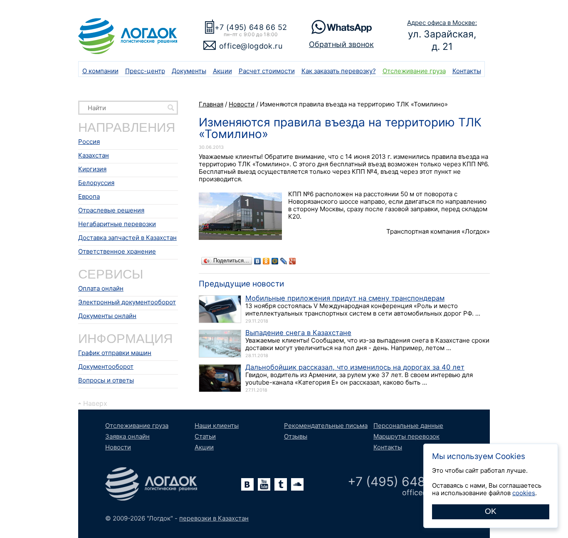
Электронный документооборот (127, 302)
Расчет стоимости (267, 71)
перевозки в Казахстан (214, 518)
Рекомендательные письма (326, 425)
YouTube (264, 484)
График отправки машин (114, 353)
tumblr (280, 484)
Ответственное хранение (117, 251)
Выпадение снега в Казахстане (298, 332)
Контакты (466, 71)
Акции (222, 71)
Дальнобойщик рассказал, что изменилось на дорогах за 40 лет (354, 367)
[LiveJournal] (283, 261)
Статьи (205, 436)
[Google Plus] (292, 261)
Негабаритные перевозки (117, 224)
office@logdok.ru (250, 46)
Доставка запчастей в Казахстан (127, 238)
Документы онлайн (107, 316)
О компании (100, 71)
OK (490, 511)
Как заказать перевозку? (338, 71)
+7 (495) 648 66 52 (251, 27)
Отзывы (295, 436)
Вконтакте (247, 484)
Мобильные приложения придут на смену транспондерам (345, 298)
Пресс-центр (145, 71)
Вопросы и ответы (106, 380)
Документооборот (105, 366)
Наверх (95, 403)
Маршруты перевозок (406, 436)
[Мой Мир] (275, 261)
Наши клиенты (217, 425)
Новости (118, 447)
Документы (189, 71)
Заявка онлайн (127, 436)
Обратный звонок (341, 44)
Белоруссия (96, 183)
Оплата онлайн (100, 288)
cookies (523, 493)
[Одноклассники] (266, 261)
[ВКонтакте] (257, 261)
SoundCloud (297, 484)
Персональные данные (408, 425)
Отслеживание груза (414, 71)
